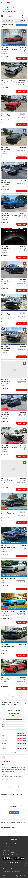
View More (5, 779)
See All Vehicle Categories (10, 854)
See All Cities (6, 850)
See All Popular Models (9, 852)
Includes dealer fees (21, 49)
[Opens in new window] (7, 858)
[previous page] (8, 695)
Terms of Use (6, 869)
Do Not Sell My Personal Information (11, 871)
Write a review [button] (14, 812)
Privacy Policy (14, 869)
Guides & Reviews (19, 844)
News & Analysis (7, 844)
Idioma (6, 863)
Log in (25, 863)
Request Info (21, 58)
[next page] (19, 695)
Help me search (21, 25)
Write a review (14, 752)
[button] (22, 16)
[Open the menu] (25, 2)
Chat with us (6, 846)
